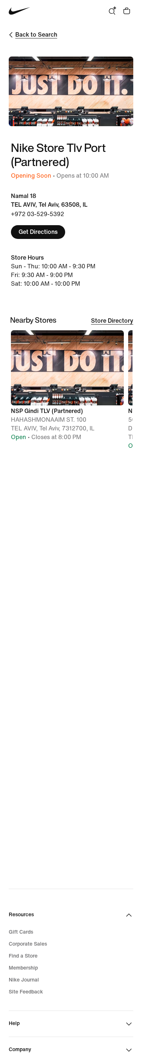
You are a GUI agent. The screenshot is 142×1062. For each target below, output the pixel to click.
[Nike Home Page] (19, 11)
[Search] (112, 10)
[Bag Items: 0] (126, 10)
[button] (67, 388)
